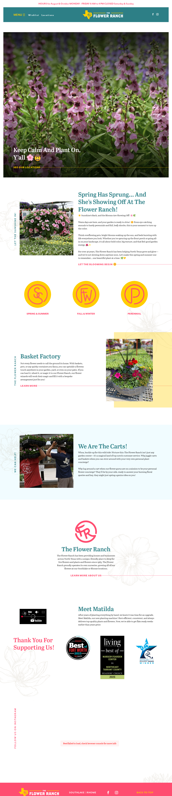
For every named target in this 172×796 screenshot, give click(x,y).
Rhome (91, 792)
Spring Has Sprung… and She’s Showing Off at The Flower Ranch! (112, 201)
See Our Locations (26, 167)
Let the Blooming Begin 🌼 (97, 264)
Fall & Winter (86, 313)
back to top (145, 792)
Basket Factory (40, 356)
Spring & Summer (38, 313)
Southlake (77, 792)
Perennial (134, 313)
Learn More (28, 385)
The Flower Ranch (86, 549)
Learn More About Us (86, 575)
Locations (48, 15)
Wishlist (33, 15)
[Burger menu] (24, 15)
